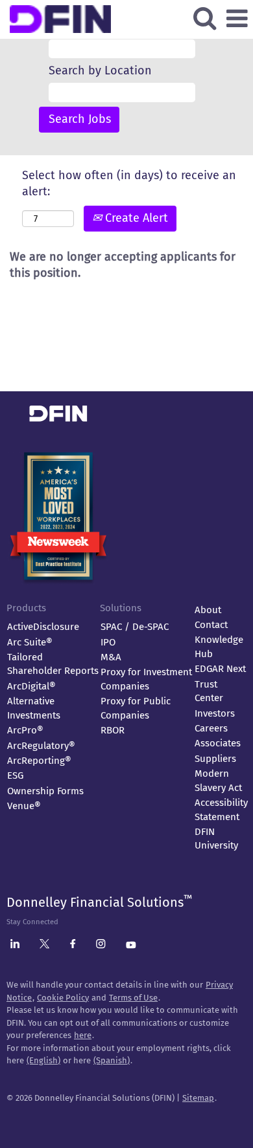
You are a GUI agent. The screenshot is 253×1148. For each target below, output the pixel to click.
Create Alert (135, 218)
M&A (111, 657)
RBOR (113, 730)
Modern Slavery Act (218, 780)
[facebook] (73, 946)
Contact (211, 625)
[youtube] (131, 946)
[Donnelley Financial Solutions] (111, 391)
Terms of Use (133, 997)
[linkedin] (15, 946)
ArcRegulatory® (41, 746)
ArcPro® (25, 730)
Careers (211, 728)
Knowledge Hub (219, 646)
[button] (237, 19)
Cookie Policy (63, 997)
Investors (215, 713)
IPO (108, 642)
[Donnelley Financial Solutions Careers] (111, 8)
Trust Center (209, 691)
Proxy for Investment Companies (146, 678)
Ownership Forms (45, 791)
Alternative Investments (33, 707)
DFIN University (216, 838)
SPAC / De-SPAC (135, 627)
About (208, 610)
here (82, 1035)
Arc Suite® (30, 642)
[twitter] (45, 946)
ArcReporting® (39, 760)
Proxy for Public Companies (136, 707)
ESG (15, 775)
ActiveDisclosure (43, 627)
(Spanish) (111, 1060)
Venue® (24, 806)
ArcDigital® (31, 686)
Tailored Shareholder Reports (53, 664)
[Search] (204, 19)
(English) (43, 1060)
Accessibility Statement (221, 809)
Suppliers (215, 758)
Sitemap (198, 1098)
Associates (218, 743)
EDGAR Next (220, 669)
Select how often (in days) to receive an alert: (129, 183)
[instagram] (100, 946)
